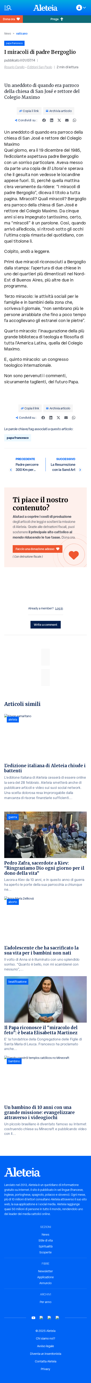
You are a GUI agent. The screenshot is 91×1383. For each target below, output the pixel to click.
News (7, 33)
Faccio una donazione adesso (35, 549)
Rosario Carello (14, 67)
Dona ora (9, 19)
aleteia (12, 719)
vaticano (22, 33)
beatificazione (17, 982)
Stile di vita (46, 1240)
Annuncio (45, 1283)
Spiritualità (45, 1246)
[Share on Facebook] (44, 120)
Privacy (45, 1369)
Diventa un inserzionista (45, 1354)
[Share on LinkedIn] (51, 120)
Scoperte (45, 1252)
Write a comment (45, 625)
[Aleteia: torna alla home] (45, 7)
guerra (12, 817)
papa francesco (18, 438)
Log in (59, 608)
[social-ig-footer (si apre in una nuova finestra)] (57, 1318)
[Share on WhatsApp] (74, 120)
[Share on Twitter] (59, 120)
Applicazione (45, 1277)
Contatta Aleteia (45, 1361)
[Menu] (16, 7)
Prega (54, 19)
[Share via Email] (67, 120)
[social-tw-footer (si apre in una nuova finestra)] (49, 1318)
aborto (12, 902)
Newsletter (45, 1271)
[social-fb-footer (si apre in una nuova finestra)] (41, 1318)
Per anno (45, 1302)
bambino (14, 1061)
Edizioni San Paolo (39, 67)
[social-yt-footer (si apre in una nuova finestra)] (33, 1318)
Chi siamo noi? (45, 1338)
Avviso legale (45, 1346)
